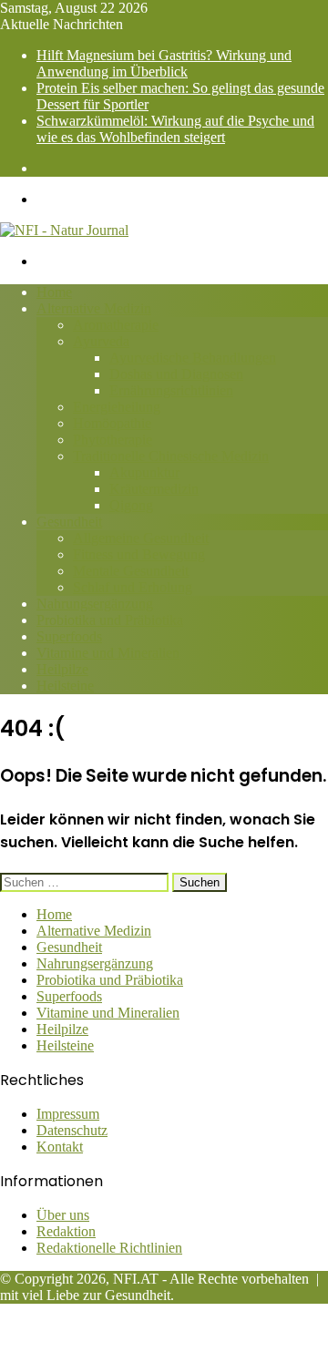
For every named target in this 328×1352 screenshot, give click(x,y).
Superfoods (69, 636)
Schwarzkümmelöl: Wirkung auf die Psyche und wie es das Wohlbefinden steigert (175, 129)
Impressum (67, 1114)
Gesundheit (69, 521)
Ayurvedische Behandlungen (192, 357)
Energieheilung (116, 407)
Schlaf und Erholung (132, 587)
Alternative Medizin (93, 308)
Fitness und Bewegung (139, 554)
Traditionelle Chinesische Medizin (171, 456)
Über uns (62, 1215)
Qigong (131, 505)
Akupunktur (144, 472)
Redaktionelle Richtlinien (109, 1247)
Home (54, 292)
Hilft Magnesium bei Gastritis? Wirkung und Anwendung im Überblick (164, 63)
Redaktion (66, 1231)
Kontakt (59, 1146)
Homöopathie (112, 423)
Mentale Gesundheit (131, 571)
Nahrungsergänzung (94, 603)
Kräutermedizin (154, 489)
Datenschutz (72, 1130)
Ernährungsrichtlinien (171, 390)
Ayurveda (101, 341)
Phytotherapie (112, 439)
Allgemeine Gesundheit (141, 538)
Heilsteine (65, 685)
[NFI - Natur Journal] (64, 230)
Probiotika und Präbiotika (109, 620)
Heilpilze (62, 669)
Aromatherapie (116, 325)
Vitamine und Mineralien (107, 653)
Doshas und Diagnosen (176, 374)
